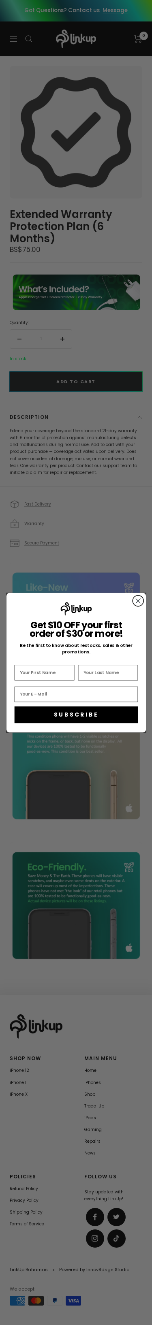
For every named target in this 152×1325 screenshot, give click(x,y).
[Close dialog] (138, 600)
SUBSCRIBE (76, 714)
